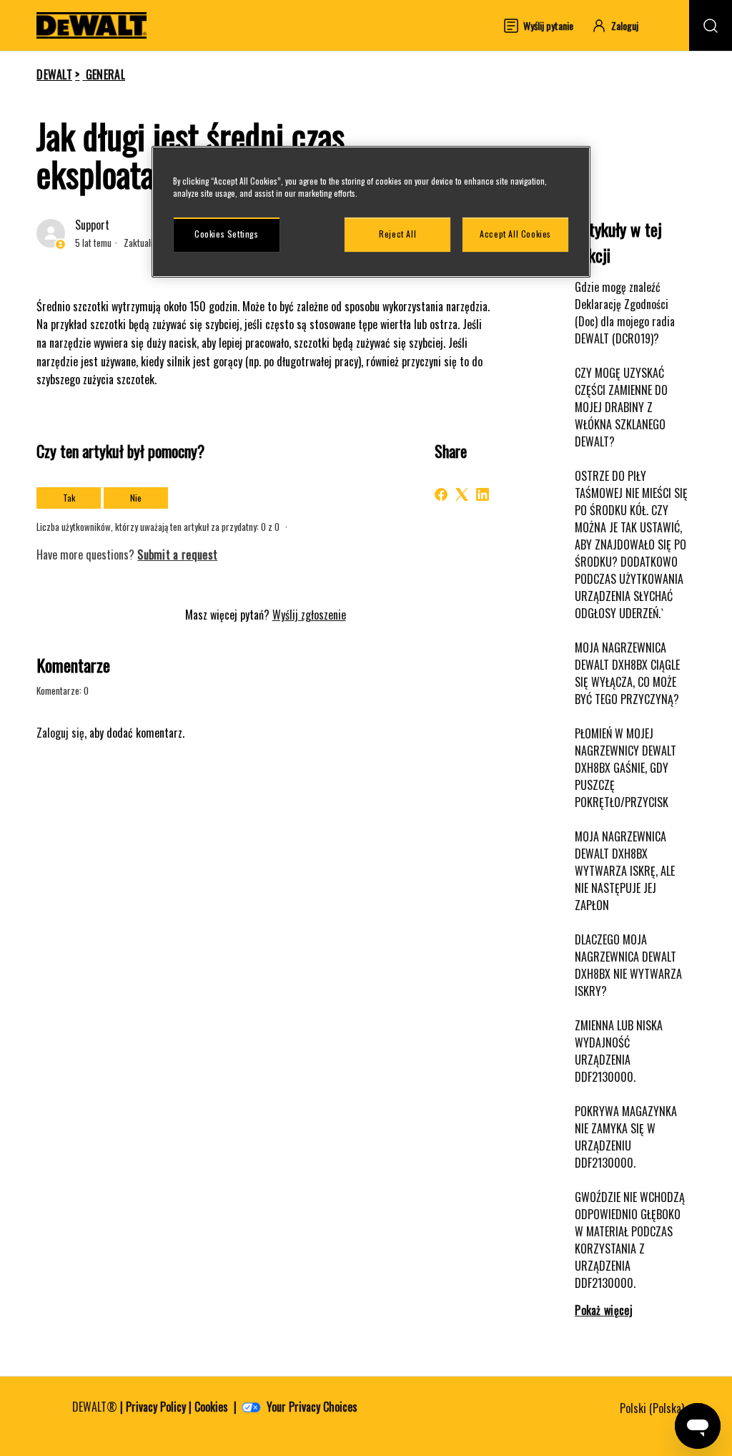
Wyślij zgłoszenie (309, 614)
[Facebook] (441, 494)
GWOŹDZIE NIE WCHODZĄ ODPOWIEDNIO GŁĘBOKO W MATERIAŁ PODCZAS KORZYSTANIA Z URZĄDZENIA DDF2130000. (630, 1239)
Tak (69, 498)
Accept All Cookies (515, 234)
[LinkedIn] (482, 494)
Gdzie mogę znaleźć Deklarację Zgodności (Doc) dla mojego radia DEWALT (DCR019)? (625, 312)
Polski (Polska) (653, 1408)
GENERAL (105, 74)
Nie (136, 498)
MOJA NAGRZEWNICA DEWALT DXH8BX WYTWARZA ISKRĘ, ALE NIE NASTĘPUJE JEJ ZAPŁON (625, 871)
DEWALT (54, 74)
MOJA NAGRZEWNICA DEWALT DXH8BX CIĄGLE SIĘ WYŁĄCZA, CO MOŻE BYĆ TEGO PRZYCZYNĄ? (627, 673)
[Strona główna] (91, 25)
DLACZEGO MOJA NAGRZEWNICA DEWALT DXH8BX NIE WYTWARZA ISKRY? (628, 965)
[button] (621, 25)
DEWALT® (94, 1406)
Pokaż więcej (604, 1310)
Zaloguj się (60, 732)
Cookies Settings (226, 234)
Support (92, 224)
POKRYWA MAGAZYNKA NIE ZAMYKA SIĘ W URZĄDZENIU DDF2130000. (626, 1137)
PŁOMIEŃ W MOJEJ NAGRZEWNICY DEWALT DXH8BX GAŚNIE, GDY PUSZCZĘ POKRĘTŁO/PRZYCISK (625, 768)
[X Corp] (461, 494)
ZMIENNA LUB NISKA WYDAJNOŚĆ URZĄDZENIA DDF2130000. (619, 1051)
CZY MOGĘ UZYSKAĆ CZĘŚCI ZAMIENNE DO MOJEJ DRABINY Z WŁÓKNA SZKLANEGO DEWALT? (621, 407)
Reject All (397, 234)
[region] (371, 212)
